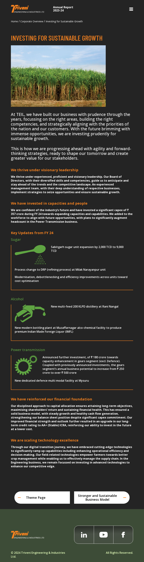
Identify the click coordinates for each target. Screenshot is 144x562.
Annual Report (63, 8)
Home (14, 21)
